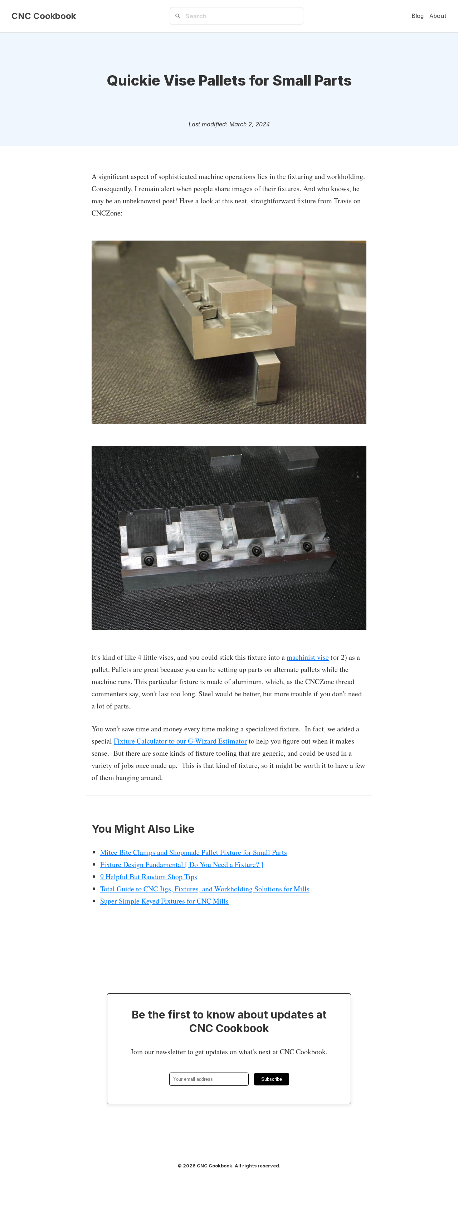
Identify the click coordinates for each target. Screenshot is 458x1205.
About (438, 15)
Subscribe (271, 1079)
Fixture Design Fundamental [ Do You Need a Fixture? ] (181, 864)
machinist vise (308, 657)
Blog (417, 15)
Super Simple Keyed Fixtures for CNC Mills (164, 901)
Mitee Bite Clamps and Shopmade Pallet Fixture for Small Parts (193, 852)
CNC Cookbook (43, 16)
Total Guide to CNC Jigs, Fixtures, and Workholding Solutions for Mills (205, 889)
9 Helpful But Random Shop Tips (148, 876)
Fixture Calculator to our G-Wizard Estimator (180, 741)
